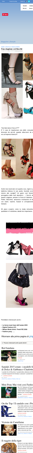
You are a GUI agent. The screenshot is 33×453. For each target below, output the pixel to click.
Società (25, 5)
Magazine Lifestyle (8, 42)
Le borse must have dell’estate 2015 (14, 325)
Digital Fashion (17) (9, 327)
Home (3, 1)
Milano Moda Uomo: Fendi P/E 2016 (14, 329)
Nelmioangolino (19, 50)
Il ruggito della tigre (11, 440)
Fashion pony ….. (8, 331)
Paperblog (9, 7)
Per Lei (24, 8)
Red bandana (8, 348)
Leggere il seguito (7, 375)
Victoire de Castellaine (13, 422)
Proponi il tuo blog (13, 1)
